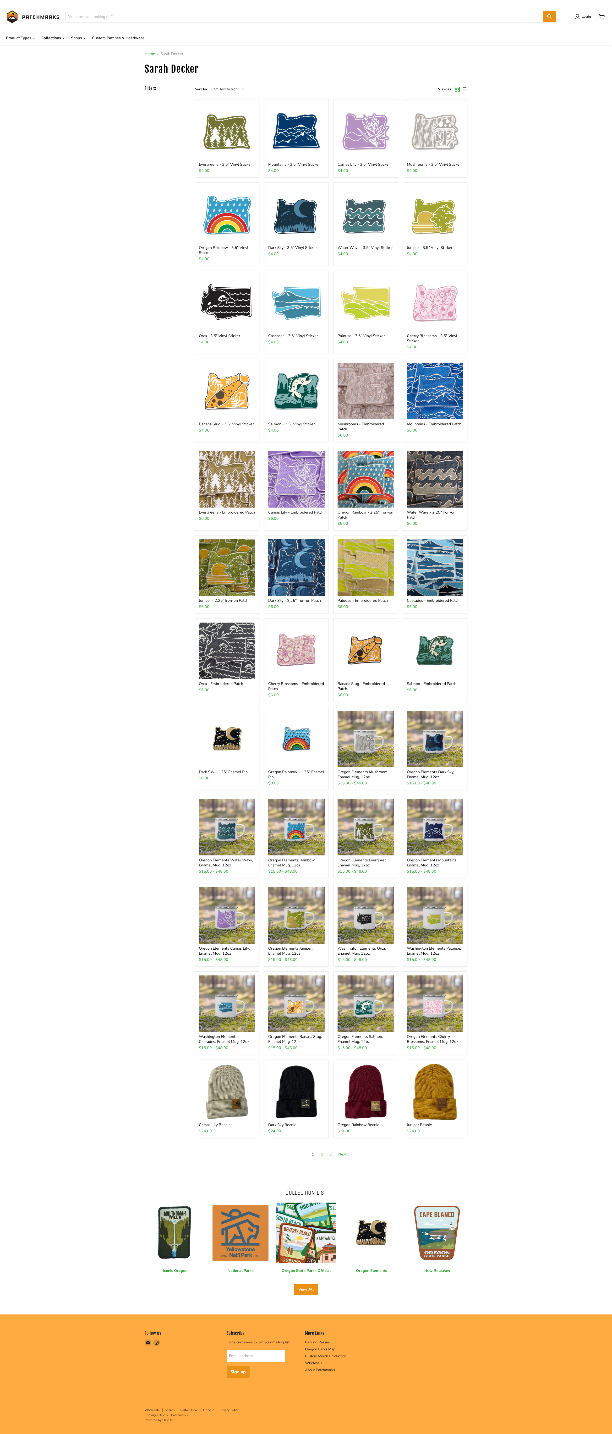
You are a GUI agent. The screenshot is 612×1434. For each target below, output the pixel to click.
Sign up (238, 1372)
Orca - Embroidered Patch (221, 683)
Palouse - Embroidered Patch (363, 600)
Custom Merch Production (325, 1356)
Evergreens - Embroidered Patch (227, 512)
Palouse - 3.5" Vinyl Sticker (361, 336)
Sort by (201, 89)
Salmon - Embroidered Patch (431, 683)
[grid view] (457, 89)
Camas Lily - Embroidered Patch (295, 512)
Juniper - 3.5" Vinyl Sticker (430, 247)
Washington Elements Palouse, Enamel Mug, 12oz (434, 951)
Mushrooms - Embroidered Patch (361, 426)
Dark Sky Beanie (282, 1124)
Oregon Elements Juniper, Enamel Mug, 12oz (290, 951)
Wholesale (313, 1363)
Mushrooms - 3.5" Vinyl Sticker (434, 164)
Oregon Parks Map (320, 1349)
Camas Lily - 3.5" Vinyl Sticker (364, 164)
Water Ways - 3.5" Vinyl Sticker (365, 247)
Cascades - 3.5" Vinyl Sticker (293, 336)
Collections (51, 38)
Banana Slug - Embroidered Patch (361, 686)
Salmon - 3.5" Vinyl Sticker (291, 424)
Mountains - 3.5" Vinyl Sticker (294, 164)
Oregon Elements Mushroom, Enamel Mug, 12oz (363, 774)
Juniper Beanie (419, 1124)
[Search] (549, 16)
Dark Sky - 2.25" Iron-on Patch (294, 600)
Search (170, 1410)
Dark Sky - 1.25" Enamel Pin (223, 772)
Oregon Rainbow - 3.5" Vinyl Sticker (223, 250)
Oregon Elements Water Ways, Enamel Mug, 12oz (226, 863)
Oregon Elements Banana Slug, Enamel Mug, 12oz (295, 1039)
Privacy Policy (229, 1410)
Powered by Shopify (159, 1420)
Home (150, 54)
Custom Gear (189, 1410)
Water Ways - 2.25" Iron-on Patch (431, 515)
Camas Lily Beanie (215, 1124)
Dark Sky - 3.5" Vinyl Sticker (292, 247)
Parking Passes (317, 1342)
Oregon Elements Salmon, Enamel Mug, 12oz (360, 1039)
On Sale (208, 1410)
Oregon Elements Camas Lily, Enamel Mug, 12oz (224, 951)
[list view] (464, 89)
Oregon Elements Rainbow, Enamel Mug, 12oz (291, 863)
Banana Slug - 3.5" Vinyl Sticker (226, 424)
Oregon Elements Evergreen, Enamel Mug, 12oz (363, 863)
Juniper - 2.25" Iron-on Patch (223, 600)
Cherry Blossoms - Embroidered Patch (296, 686)
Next (343, 1154)
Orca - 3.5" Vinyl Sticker (219, 336)
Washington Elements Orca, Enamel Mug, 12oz (362, 951)
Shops (77, 38)
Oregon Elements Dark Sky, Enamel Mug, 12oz (430, 774)
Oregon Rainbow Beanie (358, 1124)
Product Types (19, 38)
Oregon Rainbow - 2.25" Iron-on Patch (365, 515)
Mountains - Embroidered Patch (434, 424)
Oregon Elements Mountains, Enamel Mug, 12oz (432, 863)
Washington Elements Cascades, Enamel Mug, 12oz (224, 1039)
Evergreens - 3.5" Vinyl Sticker (225, 164)
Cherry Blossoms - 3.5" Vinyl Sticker (432, 338)
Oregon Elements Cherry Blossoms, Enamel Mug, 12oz (432, 1039)
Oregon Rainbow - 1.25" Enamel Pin (296, 774)
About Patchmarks (320, 1370)
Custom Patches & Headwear (118, 38)
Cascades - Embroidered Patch (433, 600)
